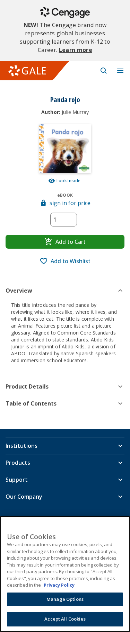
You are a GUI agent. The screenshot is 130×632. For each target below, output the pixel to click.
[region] (65, 574)
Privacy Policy (59, 585)
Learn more (75, 50)
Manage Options (65, 599)
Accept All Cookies (64, 619)
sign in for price (70, 203)
